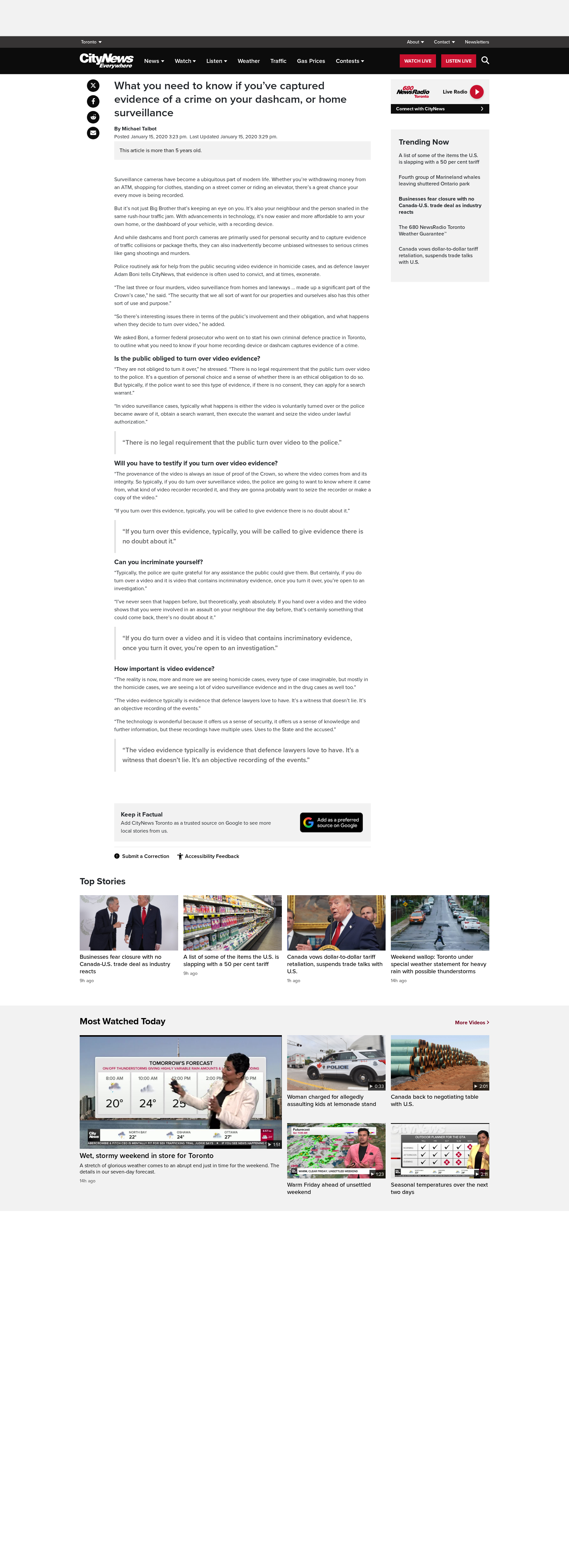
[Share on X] (93, 85)
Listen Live (459, 61)
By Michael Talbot (135, 128)
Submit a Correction (145, 856)
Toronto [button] (88, 42)
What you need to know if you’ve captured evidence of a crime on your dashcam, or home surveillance (230, 99)
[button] (415, 42)
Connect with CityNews (420, 109)
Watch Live (417, 61)
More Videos (470, 1022)
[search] (485, 61)
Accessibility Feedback (212, 856)
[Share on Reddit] (93, 117)
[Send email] (93, 133)
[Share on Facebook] (93, 101)
